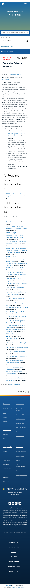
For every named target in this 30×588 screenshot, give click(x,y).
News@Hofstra (14, 571)
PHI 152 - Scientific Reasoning (15, 299)
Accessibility (14, 542)
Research (19, 447)
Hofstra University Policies (15, 529)
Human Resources (7, 468)
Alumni (13, 552)
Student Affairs (6, 477)
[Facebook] (13, 504)
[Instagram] (16, 504)
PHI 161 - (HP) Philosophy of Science (17, 307)
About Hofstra (14, 547)
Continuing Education (21, 427)
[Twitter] (9, 504)
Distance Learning (20, 436)
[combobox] (15, 32)
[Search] (27, 41)
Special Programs (20, 431)
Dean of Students (6, 460)
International (5, 421)
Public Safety (5, 473)
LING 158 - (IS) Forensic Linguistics (16, 283)
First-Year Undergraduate (8, 408)
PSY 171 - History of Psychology (15, 352)
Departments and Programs (20, 409)
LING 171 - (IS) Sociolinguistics (15, 288)
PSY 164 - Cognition (12, 338)
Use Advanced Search (7, 46)
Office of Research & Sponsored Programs (20, 465)
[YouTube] (19, 504)
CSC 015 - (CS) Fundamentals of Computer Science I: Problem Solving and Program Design (15, 235)
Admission (6, 404)
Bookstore (5, 451)
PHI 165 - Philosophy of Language (16, 316)
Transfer (4, 413)
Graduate (5, 417)
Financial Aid (5, 434)
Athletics (14, 557)
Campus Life (7, 447)
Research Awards (20, 470)
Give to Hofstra (13, 562)
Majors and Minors (15, 74)
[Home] (2, 3)
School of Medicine (7, 430)
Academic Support (20, 423)
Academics (20, 404)
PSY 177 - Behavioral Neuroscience (16, 356)
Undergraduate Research (21, 475)
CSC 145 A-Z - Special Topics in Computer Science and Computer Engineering (16, 259)
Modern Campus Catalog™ (18, 587)
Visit (3, 438)
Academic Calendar (20, 419)
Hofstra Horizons (20, 456)
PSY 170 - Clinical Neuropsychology (17, 347)
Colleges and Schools (21, 414)
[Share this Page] (22, 58)
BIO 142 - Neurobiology (13, 222)
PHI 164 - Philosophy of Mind (15, 312)
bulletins (8, 585)
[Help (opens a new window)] (26, 58)
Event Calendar (6, 464)
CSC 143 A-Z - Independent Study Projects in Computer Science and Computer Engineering (16, 250)
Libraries (18, 460)
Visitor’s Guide (6, 481)
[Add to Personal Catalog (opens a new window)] (20, 58)
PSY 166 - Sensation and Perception (17, 343)
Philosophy (5, 79)
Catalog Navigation (8, 51)
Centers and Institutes (21, 451)
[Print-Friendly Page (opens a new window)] (24, 58)
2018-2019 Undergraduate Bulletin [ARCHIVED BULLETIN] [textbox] (15, 33)
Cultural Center (6, 456)
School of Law (6, 425)
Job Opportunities (14, 567)
